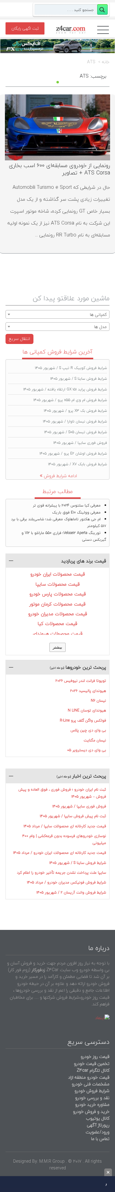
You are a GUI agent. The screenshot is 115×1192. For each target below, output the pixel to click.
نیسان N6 (98, 700)
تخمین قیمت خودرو (91, 1063)
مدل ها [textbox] (100, 327)
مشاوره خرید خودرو (91, 1104)
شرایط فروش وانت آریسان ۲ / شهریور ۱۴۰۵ (71, 892)
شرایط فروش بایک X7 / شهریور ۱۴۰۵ (77, 464)
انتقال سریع (19, 338)
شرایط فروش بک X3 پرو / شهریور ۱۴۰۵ (75, 411)
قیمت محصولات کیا (57, 623)
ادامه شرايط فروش (60, 476)
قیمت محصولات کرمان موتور (57, 604)
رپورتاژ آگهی (98, 1125)
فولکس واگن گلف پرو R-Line (83, 720)
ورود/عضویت (97, 1132)
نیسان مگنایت (95, 740)
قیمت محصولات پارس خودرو (57, 594)
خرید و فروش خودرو (90, 1111)
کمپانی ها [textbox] (98, 314)
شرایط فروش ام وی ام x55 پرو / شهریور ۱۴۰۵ (70, 400)
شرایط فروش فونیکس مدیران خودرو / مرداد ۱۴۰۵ (66, 882)
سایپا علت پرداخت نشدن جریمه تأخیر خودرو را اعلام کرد (61, 872)
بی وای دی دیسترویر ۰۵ (86, 750)
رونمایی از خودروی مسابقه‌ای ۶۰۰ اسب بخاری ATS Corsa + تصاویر (59, 169)
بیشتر (57, 647)
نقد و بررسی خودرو (92, 1098)
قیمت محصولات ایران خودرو (57, 574)
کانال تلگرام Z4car (93, 1070)
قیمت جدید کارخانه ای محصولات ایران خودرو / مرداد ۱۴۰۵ (59, 853)
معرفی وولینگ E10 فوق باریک (76, 512)
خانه (105, 62)
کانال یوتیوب (97, 1118)
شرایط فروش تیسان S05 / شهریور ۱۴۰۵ (75, 432)
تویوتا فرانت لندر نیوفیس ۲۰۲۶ (81, 681)
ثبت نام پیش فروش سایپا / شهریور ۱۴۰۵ (73, 816)
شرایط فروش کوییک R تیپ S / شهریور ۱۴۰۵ (71, 368)
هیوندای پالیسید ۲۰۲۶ (88, 691)
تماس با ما (100, 1139)
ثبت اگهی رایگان (25, 28)
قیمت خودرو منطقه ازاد (88, 1077)
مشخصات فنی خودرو (90, 1084)
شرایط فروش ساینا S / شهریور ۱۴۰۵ (78, 378)
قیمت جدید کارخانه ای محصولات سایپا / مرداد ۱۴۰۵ (65, 826)
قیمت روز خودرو (95, 1056)
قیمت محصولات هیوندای (57, 634)
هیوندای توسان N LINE (87, 710)
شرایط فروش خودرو (92, 1091)
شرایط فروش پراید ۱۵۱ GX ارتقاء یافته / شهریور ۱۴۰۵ (65, 389)
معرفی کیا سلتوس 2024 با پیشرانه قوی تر (67, 505)
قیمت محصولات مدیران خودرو (57, 614)
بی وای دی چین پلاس (88, 730)
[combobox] (57, 314)
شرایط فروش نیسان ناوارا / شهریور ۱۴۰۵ (75, 421)
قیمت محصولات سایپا (58, 584)
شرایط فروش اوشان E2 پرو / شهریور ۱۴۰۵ (73, 453)
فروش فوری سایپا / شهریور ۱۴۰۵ (80, 443)
